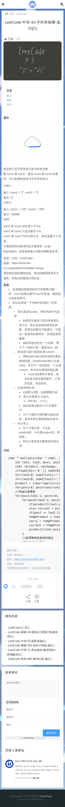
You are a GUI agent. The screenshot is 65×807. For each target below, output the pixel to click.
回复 (37, 778)
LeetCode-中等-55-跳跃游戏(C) (27, 641)
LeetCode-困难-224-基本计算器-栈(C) (31, 645)
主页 (11, 13)
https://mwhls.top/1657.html (29, 559)
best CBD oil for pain (26, 761)
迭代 (40, 586)
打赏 (36, 601)
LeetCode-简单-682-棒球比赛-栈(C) (29, 658)
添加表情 (13, 702)
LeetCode (22, 13)
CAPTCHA (29, 738)
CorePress (46, 796)
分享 (28, 601)
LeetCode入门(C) (18, 627)
